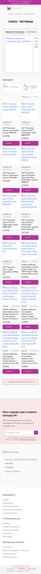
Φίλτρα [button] (22, 568)
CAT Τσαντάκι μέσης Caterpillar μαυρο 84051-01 (11, 130)
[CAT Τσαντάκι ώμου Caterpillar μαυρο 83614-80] (11, 156)
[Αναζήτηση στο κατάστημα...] (33, 8)
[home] (10, 14)
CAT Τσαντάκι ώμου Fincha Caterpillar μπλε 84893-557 (10, 223)
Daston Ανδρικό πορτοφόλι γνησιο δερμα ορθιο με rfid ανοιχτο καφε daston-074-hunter (29, 269)
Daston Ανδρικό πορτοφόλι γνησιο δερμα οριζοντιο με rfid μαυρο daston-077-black (11, 314)
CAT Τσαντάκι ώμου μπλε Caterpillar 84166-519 (10, 270)
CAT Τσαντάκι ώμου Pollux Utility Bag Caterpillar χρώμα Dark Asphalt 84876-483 (29, 225)
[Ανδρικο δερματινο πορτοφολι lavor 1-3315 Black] (19, 49)
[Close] (39, 2)
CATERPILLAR (7, 122)
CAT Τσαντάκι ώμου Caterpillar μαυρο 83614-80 (10, 175)
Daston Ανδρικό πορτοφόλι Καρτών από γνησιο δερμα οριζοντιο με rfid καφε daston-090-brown (29, 314)
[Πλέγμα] (4, 97)
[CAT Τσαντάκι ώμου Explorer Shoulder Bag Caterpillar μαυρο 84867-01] (29, 156)
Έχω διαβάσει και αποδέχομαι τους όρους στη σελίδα (21, 438)
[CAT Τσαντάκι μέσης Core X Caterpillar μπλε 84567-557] (29, 111)
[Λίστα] (8, 97)
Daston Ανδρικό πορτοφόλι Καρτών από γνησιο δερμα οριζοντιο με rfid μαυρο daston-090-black (10, 359)
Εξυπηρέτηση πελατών (13, 542)
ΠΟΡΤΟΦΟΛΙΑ (14, 87)
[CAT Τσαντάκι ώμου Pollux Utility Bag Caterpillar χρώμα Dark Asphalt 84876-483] (29, 203)
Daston (24, 261)
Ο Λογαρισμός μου (11, 519)
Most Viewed (31, 32)
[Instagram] (10, 478)
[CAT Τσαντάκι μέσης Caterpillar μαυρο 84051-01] (11, 111)
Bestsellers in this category (15, 32)
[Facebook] (5, 478)
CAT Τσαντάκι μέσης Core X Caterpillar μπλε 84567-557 (28, 131)
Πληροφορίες (9, 495)
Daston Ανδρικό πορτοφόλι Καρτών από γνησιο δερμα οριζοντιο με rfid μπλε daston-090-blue (29, 359)
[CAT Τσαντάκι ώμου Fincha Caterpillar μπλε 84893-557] (11, 203)
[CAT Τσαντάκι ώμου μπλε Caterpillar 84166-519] (11, 250)
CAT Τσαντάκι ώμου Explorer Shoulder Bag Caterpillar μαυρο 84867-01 (29, 177)
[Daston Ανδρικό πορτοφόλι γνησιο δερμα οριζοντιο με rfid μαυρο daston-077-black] (11, 295)
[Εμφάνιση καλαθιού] (37, 8)
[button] (8, 143)
